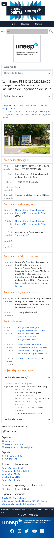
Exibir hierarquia (13, 96)
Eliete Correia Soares (28, 358)
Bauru (39, 344)
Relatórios (9, 441)
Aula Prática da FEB (27, 336)
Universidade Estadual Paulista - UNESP (20, 501)
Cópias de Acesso (14, 419)
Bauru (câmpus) (33, 350)
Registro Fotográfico (42, 111)
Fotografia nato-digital (28, 327)
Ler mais (19, 286)
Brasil (20, 344)
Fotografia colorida (27, 339)
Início (14, 24)
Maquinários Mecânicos (29, 333)
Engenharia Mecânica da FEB (31, 330)
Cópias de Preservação (17, 377)
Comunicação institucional (17, 111)
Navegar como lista (14, 444)
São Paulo (30, 344)
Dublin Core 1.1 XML (14, 456)
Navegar (25, 24)
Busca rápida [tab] (10, 66)
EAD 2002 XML (11, 459)
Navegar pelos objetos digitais (19, 447)
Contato (38, 24)
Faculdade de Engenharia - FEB (32, 353)
